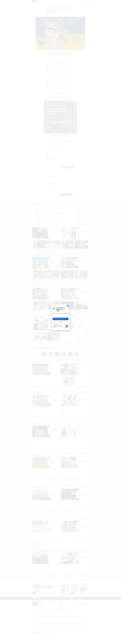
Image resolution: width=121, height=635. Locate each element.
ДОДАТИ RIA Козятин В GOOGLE (60, 318)
